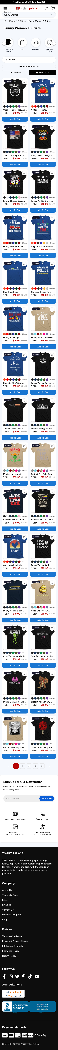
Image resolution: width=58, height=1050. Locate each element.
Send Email (47, 798)
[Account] (47, 8)
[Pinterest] (24, 976)
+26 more (24, 106)
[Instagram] (11, 976)
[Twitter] (17, 976)
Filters (12, 59)
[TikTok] (30, 976)
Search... (7, 12)
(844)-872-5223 (42, 819)
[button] (24, 82)
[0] (53, 8)
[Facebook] (4, 976)
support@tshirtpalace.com (15, 819)
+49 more (24, 197)
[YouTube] (37, 976)
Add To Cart (15, 119)
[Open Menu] (5, 8)
